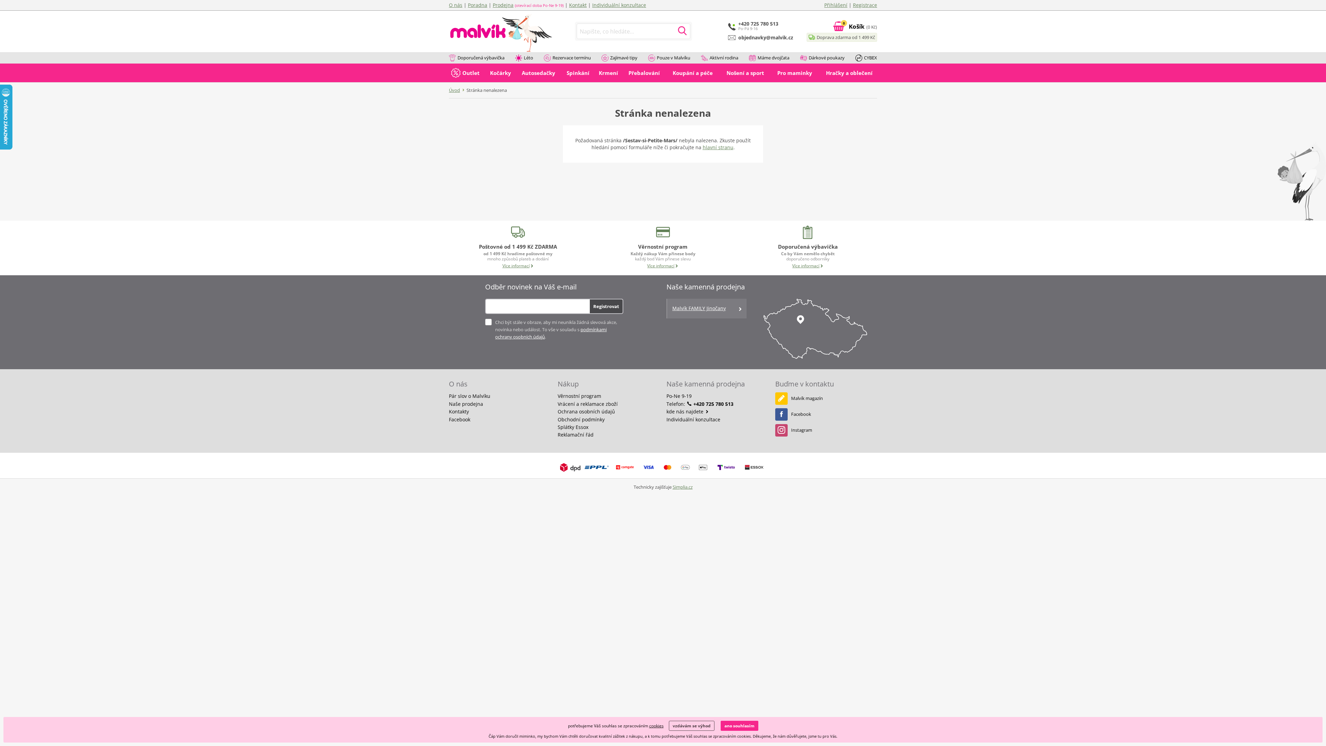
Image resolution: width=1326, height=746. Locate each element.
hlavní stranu (718, 147)
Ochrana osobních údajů (586, 411)
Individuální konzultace (619, 5)
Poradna (477, 5)
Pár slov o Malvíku (469, 396)
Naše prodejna (466, 404)
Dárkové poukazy (827, 58)
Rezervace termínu (571, 58)
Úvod (454, 90)
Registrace (865, 5)
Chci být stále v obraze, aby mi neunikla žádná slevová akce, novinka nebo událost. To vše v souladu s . (556, 329)
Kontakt (578, 5)
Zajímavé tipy (623, 58)
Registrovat (606, 306)
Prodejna (503, 5)
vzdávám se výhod (692, 726)
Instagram (801, 430)
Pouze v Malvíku (673, 58)
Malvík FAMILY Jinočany (699, 308)
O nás (455, 5)
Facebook (459, 419)
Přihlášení (835, 5)
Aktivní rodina (724, 58)
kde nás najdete (685, 411)
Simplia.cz (683, 487)
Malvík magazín (807, 398)
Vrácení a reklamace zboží (588, 404)
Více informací (516, 265)
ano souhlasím (739, 726)
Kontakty (459, 411)
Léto (528, 58)
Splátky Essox (573, 427)
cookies (656, 726)
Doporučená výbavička (481, 58)
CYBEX (870, 58)
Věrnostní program (579, 396)
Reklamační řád (576, 434)
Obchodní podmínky (581, 419)
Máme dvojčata (773, 58)
